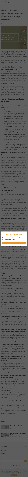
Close (14, 243)
